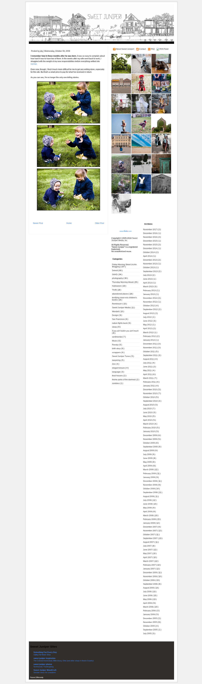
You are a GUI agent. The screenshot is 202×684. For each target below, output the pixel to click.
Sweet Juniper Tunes (121, 356)
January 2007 (149, 569)
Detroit (115, 270)
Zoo (114, 364)
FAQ (153, 49)
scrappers (116, 352)
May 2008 (147, 508)
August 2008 (148, 496)
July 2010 (147, 408)
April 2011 (147, 374)
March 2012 (148, 332)
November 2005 (150, 622)
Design (115, 315)
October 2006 (149, 580)
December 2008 (150, 481)
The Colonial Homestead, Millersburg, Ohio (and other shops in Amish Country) (63, 661)
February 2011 (149, 382)
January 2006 (149, 614)
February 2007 (149, 565)
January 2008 (149, 523)
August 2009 (148, 450)
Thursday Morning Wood (123, 282)
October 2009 (149, 443)
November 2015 (150, 245)
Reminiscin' (117, 304)
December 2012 (150, 298)
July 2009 (147, 454)
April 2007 (147, 557)
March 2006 (148, 607)
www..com (126, 231)
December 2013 (150, 260)
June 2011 (148, 367)
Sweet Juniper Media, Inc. (124, 239)
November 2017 (150, 229)
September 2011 (150, 355)
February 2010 (149, 428)
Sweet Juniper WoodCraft (44, 670)
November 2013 (150, 264)
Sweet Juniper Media (121, 307)
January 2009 (149, 477)
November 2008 (150, 485)
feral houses (117, 376)
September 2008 (150, 492)
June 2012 (148, 321)
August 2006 (148, 588)
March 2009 (148, 470)
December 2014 (150, 248)
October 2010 (149, 397)
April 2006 (147, 603)
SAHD (115, 274)
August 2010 (148, 405)
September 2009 (150, 447)
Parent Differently (36, 677)
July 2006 (147, 592)
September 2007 (150, 538)
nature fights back (120, 323)
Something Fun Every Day (45, 652)
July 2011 (147, 363)
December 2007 (150, 527)
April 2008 (147, 511)
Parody (115, 345)
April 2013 (147, 283)
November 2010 (150, 393)
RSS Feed (164, 49)
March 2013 (148, 286)
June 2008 (148, 504)
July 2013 (147, 275)
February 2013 (149, 290)
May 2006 (147, 599)
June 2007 (148, 550)
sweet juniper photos (42, 664)
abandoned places (120, 294)
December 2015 (150, 241)
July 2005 (147, 633)
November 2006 (150, 576)
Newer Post (38, 223)
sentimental (117, 337)
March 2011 (148, 378)
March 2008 (148, 515)
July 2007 (147, 546)
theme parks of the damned (124, 379)
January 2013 (149, 294)
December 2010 (150, 389)
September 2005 (150, 630)
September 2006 (150, 584)
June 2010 (148, 412)
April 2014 (147, 256)
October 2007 (149, 534)
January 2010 (149, 431)
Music (115, 341)
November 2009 (150, 439)
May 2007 (147, 553)
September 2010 (150, 401)
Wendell (116, 311)
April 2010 (147, 420)
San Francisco (118, 319)
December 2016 (150, 233)
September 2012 (150, 309)
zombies (116, 383)
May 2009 (147, 462)
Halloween (117, 286)
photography (117, 278)
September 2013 (150, 271)
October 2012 (149, 306)
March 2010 (148, 424)
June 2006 (148, 595)
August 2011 (148, 359)
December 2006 (150, 572)
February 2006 (149, 611)
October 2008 (149, 489)
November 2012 (150, 302)
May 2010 (147, 416)
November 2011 (150, 347)
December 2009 (150, 435)
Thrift (114, 290)
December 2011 (150, 344)
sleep (114, 327)
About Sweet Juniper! (125, 49)
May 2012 (147, 325)
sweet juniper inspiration (44, 658)
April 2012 (147, 328)
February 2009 (149, 473)
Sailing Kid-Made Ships (42, 655)
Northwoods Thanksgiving (43, 667)
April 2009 (147, 466)
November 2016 (150, 237)
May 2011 (147, 370)
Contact (142, 49)
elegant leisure (118, 368)
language (116, 372)
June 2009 (148, 458)
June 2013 (148, 279)
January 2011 (149, 386)
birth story (116, 348)
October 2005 (149, 626)
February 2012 (149, 336)
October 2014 (149, 252)
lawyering (116, 360)
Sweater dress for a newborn (44, 672)
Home (69, 223)
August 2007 (148, 542)
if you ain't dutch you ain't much (125, 331)
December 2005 (150, 618)
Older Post (99, 223)
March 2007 (148, 561)
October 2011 (149, 351)
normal (34, 64)
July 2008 (147, 500)
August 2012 (148, 313)
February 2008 (149, 519)
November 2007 (150, 531)
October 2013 (149, 267)
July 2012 (147, 317)
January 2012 (149, 340)
